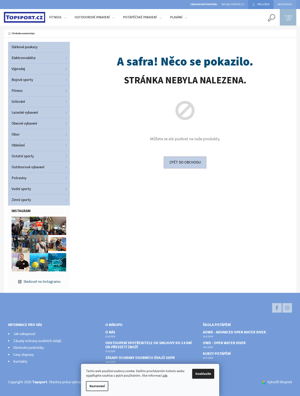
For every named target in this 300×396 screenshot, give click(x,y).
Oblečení (18, 145)
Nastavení (97, 386)
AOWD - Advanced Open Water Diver (234, 332)
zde (164, 375)
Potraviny (19, 178)
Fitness (17, 90)
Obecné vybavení (24, 123)
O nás (110, 332)
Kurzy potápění (217, 354)
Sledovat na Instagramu (42, 281)
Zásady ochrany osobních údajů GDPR (140, 358)
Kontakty (20, 361)
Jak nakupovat (24, 333)
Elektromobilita (23, 58)
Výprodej (18, 68)
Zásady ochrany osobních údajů (37, 340)
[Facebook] (277, 308)
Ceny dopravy (23, 354)
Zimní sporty (21, 199)
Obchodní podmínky (28, 347)
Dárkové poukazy (25, 47)
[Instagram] (287, 308)
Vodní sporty (21, 189)
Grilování (18, 101)
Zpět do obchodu (185, 162)
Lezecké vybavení (25, 112)
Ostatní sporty (23, 156)
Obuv (15, 134)
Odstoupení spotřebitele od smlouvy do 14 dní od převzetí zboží (148, 345)
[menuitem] (58, 17)
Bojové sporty (22, 79)
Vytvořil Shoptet (279, 382)
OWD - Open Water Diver (224, 343)
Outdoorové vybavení (28, 167)
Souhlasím (203, 373)
